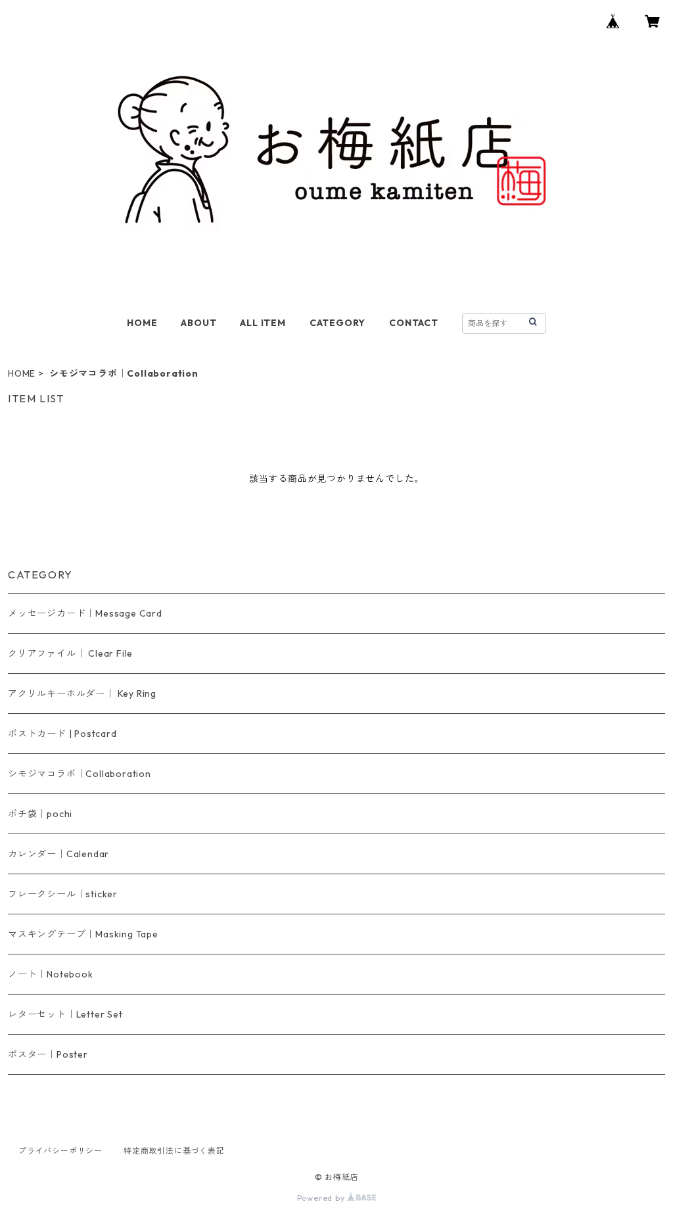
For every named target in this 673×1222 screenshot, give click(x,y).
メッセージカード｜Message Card (85, 613)
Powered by (322, 1198)
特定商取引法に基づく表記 (174, 1151)
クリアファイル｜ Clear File (70, 653)
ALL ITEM (262, 323)
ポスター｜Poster (48, 1054)
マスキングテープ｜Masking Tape (83, 934)
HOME (142, 323)
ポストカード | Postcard (62, 734)
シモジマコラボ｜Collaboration (79, 774)
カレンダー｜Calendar (58, 854)
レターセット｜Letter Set (65, 1014)
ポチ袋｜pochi (40, 814)
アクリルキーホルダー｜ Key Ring (82, 693)
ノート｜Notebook (50, 974)
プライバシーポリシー (60, 1151)
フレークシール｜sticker (63, 894)
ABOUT (198, 323)
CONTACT (413, 323)
